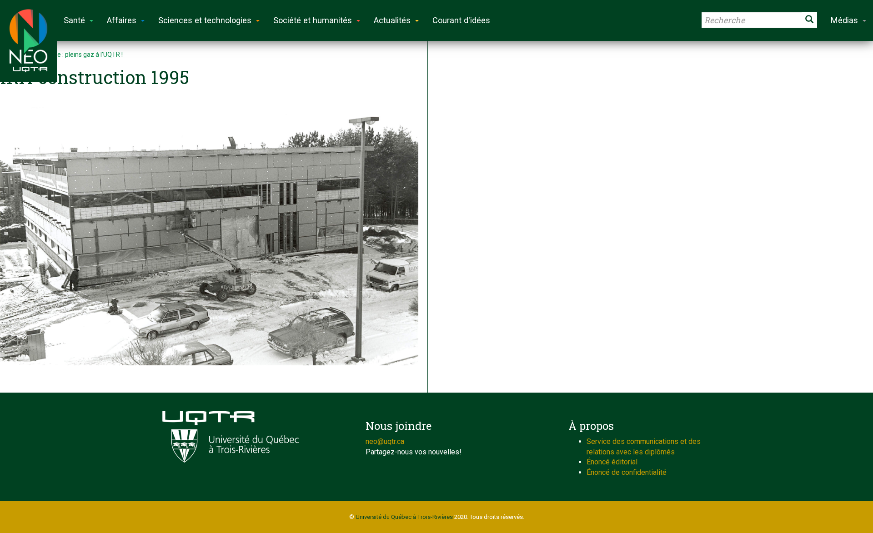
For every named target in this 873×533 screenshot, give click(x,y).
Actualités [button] (392, 20)
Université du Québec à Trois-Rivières (404, 516)
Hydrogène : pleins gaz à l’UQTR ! (76, 54)
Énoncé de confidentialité (627, 472)
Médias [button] (844, 20)
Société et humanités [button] (312, 20)
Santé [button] (74, 20)
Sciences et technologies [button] (204, 20)
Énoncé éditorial (612, 462)
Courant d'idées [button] (461, 20)
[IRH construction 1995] (209, 233)
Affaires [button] (121, 20)
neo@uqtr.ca (385, 441)
